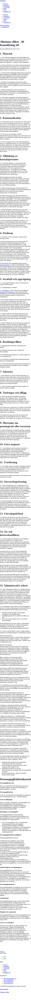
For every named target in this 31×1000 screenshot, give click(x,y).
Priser (5, 8)
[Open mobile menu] (0, 27)
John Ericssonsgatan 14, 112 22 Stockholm (9, 979)
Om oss (5, 3)
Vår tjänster (6, 7)
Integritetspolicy (4, 989)
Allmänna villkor (4, 992)
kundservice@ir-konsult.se (7, 292)
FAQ (4, 10)
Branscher (6, 5)
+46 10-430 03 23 (8, 983)
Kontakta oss (6, 11)
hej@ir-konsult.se (8, 981)
